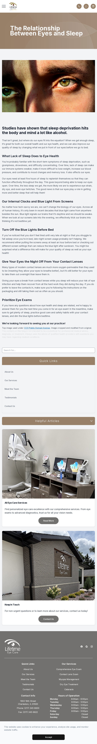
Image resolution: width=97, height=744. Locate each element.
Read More (48, 520)
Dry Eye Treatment (69, 684)
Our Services (11, 380)
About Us (9, 372)
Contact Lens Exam (69, 674)
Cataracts (69, 689)
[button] (3, 6)
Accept (48, 737)
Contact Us (10, 406)
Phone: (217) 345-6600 (28, 708)
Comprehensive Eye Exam (68, 669)
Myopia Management (69, 679)
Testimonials (11, 397)
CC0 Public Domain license (37, 328)
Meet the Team (12, 389)
